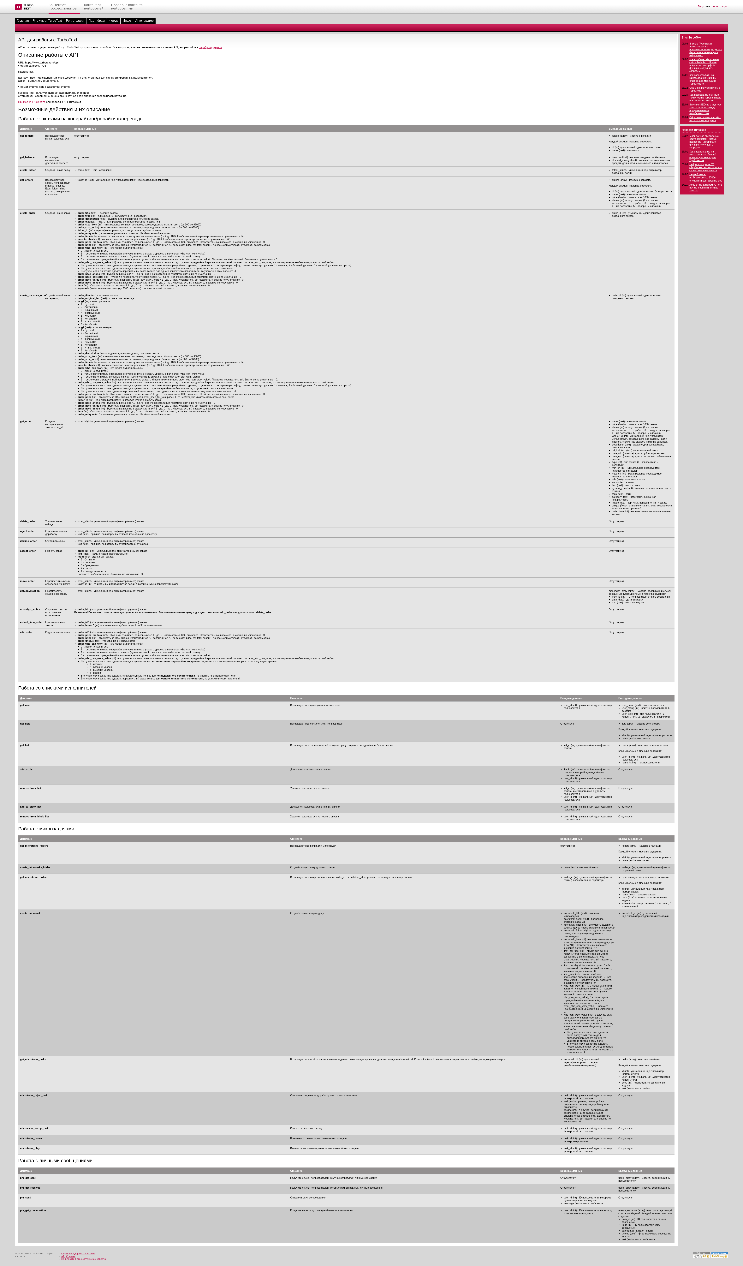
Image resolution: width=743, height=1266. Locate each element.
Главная (23, 20)
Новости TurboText (694, 129)
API (63, 1256)
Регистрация (75, 20)
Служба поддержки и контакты (78, 1253)
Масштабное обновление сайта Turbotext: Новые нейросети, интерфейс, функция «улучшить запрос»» (704, 65)
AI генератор (144, 20)
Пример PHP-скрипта (31, 101)
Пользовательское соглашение (78, 1259)
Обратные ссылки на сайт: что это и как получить (705, 119)
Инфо (127, 20)
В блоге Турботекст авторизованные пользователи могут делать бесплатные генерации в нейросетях (705, 49)
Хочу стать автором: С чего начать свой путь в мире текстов (705, 187)
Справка (70, 1256)
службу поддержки (210, 47)
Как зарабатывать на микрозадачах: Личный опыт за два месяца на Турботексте (702, 79)
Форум (113, 20)
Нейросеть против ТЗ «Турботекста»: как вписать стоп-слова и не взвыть (705, 167)
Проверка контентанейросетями (127, 6)
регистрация (720, 6)
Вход (701, 6)
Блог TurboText (691, 37)
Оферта (101, 1259)
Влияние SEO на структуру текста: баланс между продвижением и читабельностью (705, 109)
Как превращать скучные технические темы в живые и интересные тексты (705, 97)
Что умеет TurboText (47, 20)
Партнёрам (96, 20)
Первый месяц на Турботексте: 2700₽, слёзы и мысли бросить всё (705, 177)
